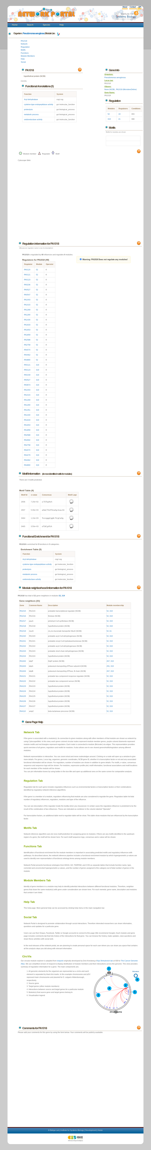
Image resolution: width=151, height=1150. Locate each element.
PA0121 (27, 275)
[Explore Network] (58, 33)
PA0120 (27, 270)
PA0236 (27, 285)
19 (119, 114)
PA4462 (27, 355)
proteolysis (28, 109)
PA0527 (27, 290)
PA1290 (27, 315)
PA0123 (27, 280)
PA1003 (27, 300)
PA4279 (27, 455)
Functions (25, 53)
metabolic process (31, 114)
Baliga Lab (54, 1130)
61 (111, 631)
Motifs (23, 50)
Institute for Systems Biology (72, 1130)
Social (23, 62)
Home (15, 25)
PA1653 (27, 330)
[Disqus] (80, 1077)
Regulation (25, 47)
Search (30, 25)
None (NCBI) (109, 89)
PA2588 (27, 340)
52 (109, 114)
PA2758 (27, 345)
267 (108, 661)
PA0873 (27, 385)
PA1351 (27, 410)
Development (90, 1130)
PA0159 (27, 375)
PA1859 (27, 335)
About (124, 7)
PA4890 (27, 360)
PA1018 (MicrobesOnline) (126, 89)
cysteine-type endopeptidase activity (38, 104)
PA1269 (27, 310)
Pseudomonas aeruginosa (33, 33)
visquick (60, 961)
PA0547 (27, 295)
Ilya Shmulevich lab (105, 961)
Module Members (28, 56)
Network (24, 44)
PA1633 (27, 325)
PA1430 (27, 320)
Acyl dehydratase (31, 99)
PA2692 (27, 440)
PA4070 (27, 350)
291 (108, 666)
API (139, 7)
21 (119, 119)
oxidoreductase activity (33, 119)
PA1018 (24, 41)
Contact (133, 7)
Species (46, 25)
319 (109, 119)
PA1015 (27, 305)
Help (61, 25)
